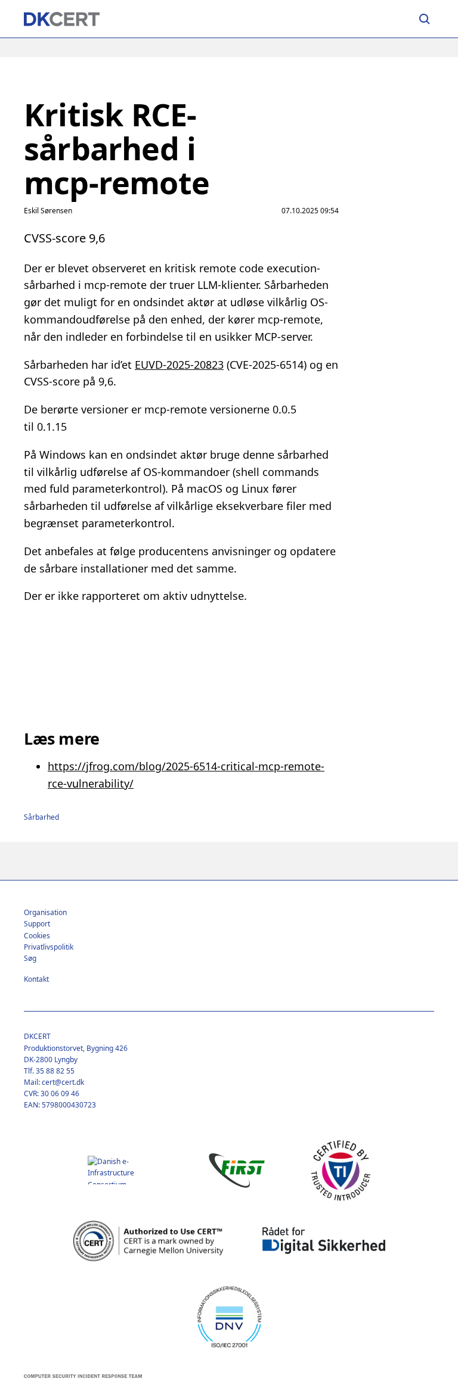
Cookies (37, 936)
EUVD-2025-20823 (179, 364)
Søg (30, 958)
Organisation (45, 912)
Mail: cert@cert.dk (54, 1082)
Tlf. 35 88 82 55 (49, 1071)
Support (37, 924)
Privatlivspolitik (48, 947)
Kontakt (36, 979)
